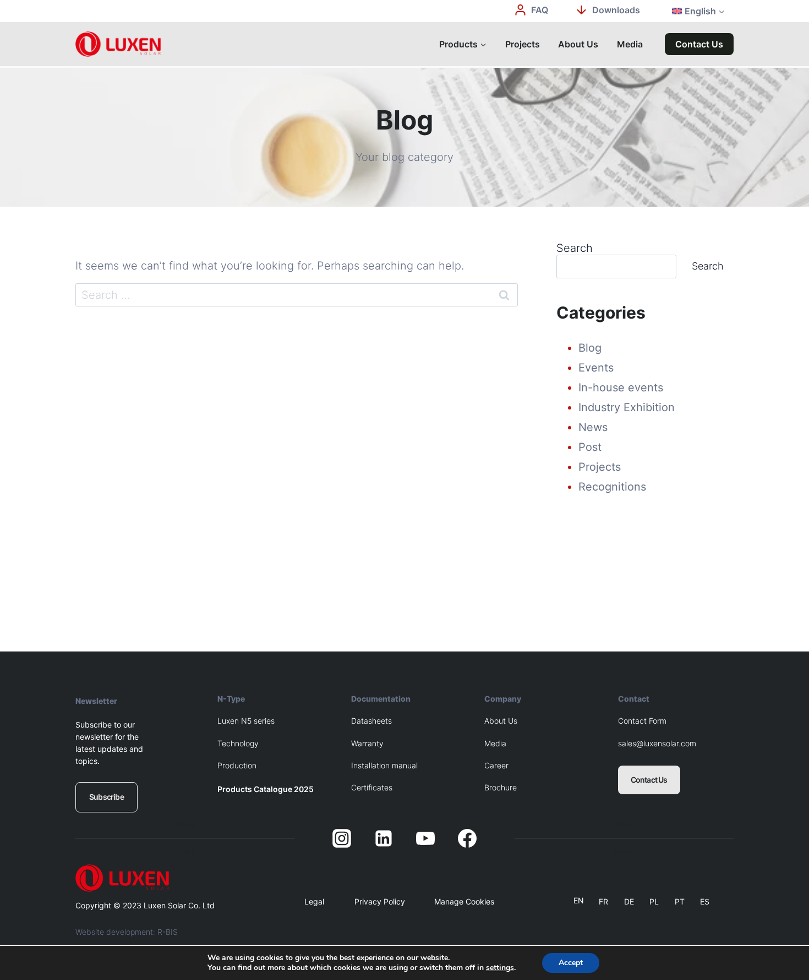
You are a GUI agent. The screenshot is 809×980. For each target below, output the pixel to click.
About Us (578, 44)
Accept (571, 962)
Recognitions (612, 486)
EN (578, 900)
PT (680, 901)
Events (596, 367)
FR (603, 901)
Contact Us (699, 44)
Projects (522, 44)
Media (630, 44)
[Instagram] (341, 838)
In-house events (620, 387)
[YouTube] (425, 838)
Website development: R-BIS (126, 931)
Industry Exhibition (626, 407)
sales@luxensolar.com (657, 743)
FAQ (539, 9)
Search (574, 248)
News (593, 427)
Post (590, 447)
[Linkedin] (383, 838)
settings (500, 968)
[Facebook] (467, 838)
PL (654, 901)
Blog (590, 347)
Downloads (616, 9)
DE (629, 901)
